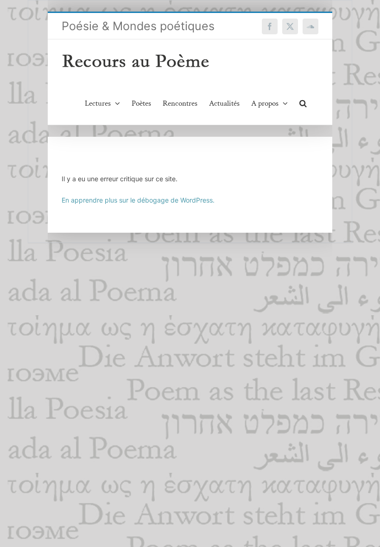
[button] (303, 103)
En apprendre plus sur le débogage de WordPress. (138, 200)
